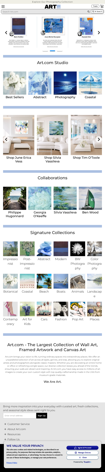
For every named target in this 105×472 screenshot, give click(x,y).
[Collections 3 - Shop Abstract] (44, 248)
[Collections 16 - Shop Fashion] (61, 309)
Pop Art (77, 319)
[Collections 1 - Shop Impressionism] (10, 248)
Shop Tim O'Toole (86, 157)
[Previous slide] (6, 32)
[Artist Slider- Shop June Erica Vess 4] (18, 135)
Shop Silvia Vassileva (52, 159)
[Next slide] (99, 32)
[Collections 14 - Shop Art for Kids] (27, 309)
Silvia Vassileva (65, 212)
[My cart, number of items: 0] (102, 6)
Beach (44, 291)
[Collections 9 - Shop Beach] (44, 281)
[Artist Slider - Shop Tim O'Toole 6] (86, 135)
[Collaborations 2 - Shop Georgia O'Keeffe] (39, 198)
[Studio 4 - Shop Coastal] (90, 83)
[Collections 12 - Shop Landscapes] (94, 281)
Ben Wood (90, 212)
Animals (78, 291)
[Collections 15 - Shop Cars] (44, 309)
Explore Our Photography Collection (52, 2)
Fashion (61, 319)
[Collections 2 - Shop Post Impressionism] (27, 248)
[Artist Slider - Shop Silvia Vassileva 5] (52, 135)
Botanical (10, 291)
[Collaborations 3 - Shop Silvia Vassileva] (65, 198)
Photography (65, 97)
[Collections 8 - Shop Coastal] (27, 281)
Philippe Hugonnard (15, 214)
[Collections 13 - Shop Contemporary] (10, 309)
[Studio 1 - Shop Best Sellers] (14, 83)
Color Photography (94, 263)
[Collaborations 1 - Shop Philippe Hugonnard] (14, 198)
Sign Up (42, 415)
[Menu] (3, 6)
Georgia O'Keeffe (39, 214)
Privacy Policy (12, 463)
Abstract (39, 97)
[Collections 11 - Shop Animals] (77, 281)
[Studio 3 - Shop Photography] (65, 83)
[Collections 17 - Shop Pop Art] (77, 309)
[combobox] (43, 11)
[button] (52, 2)
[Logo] (53, 7)
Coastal (90, 97)
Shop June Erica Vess (18, 159)
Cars (44, 319)
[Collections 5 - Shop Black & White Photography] (77, 248)
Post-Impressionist (27, 263)
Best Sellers (15, 97)
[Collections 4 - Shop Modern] (61, 248)
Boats (61, 291)
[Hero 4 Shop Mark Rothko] (18, 32)
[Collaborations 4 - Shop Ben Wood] (90, 198)
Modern (61, 259)
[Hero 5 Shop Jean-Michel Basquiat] (52, 32)
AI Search (98, 11)
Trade (95, 6)
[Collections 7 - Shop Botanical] (10, 281)
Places (94, 319)
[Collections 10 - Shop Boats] (61, 281)
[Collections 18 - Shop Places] (94, 309)
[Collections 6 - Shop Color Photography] (94, 248)
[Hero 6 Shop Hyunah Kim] (86, 32)
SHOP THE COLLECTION (18, 46)
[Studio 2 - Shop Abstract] (39, 83)
